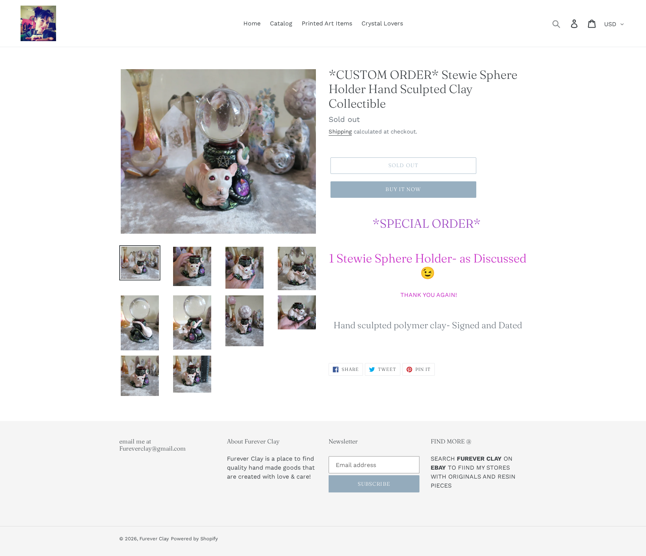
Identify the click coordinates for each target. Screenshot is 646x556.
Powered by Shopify (194, 538)
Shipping (340, 131)
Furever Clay (154, 538)
